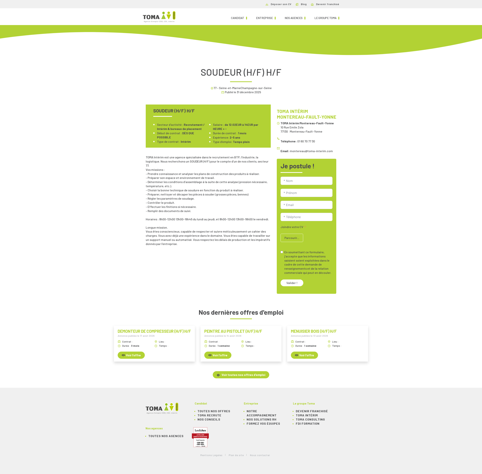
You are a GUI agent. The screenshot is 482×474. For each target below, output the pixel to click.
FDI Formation (308, 423)
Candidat (239, 18)
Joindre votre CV (292, 227)
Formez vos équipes (263, 423)
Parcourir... (291, 238)
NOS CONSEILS (209, 419)
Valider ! (291, 283)
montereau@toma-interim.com (311, 151)
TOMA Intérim (307, 415)
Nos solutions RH (261, 419)
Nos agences (295, 18)
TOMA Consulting (310, 419)
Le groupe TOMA (326, 18)
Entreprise (266, 18)
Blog (303, 4)
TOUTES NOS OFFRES (214, 411)
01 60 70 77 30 (306, 141)
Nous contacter (260, 455)
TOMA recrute (209, 415)
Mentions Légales (211, 455)
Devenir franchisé (327, 4)
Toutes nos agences (166, 436)
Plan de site (236, 455)
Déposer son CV (280, 4)
